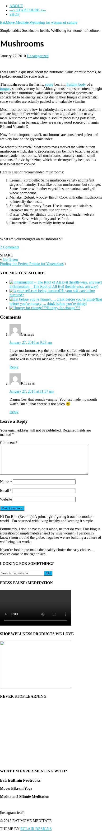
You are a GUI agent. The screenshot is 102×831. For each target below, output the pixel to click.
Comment (9, 443)
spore (49, 84)
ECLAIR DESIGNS (36, 829)
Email (6, 490)
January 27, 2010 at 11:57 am (31, 391)
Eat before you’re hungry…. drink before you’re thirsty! (55, 301)
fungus (5, 89)
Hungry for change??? (63, 308)
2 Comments (9, 247)
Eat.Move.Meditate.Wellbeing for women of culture (38, 22)
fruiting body (76, 84)
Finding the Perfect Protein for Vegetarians (32, 264)
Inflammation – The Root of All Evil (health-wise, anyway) (53, 286)
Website (6, 499)
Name (6, 482)
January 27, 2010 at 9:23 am (30, 342)
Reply (14, 367)
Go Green (10, 259)
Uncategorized (38, 56)
